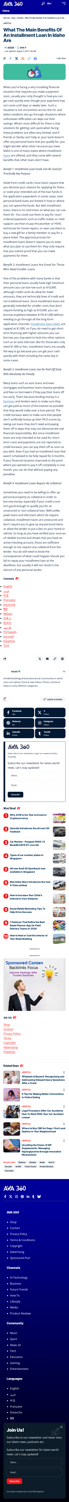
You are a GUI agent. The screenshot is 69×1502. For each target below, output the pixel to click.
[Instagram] (50, 723)
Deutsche (9, 605)
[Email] (23, 58)
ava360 (11, 47)
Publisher (10, 1052)
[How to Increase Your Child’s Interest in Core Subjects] (59, 899)
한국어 (7, 623)
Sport (13, 1339)
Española (9, 641)
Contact (8, 1029)
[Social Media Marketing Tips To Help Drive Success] (59, 912)
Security (8, 1166)
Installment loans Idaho (45, 324)
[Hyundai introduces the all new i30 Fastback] (59, 832)
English (7, 586)
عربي (6, 591)
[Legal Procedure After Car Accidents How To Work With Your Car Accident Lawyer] (11, 1111)
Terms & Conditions (22, 1240)
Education (16, 1357)
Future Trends (30, 1166)
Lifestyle (7, 23)
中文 (6, 595)
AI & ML (18, 1166)
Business (22, 1162)
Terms (8, 1038)
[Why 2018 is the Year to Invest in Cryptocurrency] (59, 818)
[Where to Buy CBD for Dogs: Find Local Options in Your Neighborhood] (11, 1129)
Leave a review (54, 699)
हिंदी (5, 609)
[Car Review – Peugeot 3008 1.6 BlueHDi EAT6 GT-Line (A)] (59, 845)
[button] (43, 3)
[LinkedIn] (19, 733)
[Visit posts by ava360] (6, 672)
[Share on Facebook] (10, 58)
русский (8, 636)
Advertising (11, 1047)
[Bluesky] (39, 1196)
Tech (13, 1351)
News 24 (15, 1345)
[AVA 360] (13, 3)
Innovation (9, 1171)
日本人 (7, 618)
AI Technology (19, 1277)
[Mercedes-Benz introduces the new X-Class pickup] (59, 885)
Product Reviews (46, 1166)
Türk (6, 645)
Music (13, 1333)
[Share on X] (16, 58)
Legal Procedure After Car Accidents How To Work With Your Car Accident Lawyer (42, 1114)
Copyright (10, 1043)
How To (51, 1162)
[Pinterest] (19, 723)
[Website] (64, 672)
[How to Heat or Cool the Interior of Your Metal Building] (59, 939)
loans (6, 155)
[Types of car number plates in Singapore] (59, 858)
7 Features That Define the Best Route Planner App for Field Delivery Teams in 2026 (27, 925)
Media (42, 1162)
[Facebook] (19, 712)
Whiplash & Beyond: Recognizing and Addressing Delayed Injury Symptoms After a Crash (43, 1079)
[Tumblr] (50, 733)
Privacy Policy (12, 1034)
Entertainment (19, 1369)
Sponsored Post (20, 1258)
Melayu (7, 614)
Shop (7, 1024)
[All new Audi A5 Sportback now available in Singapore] (59, 872)
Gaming (15, 1363)
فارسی (7, 627)
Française (9, 600)
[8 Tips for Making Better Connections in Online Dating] (11, 1095)
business (9, 401)
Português (10, 632)
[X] (50, 712)
